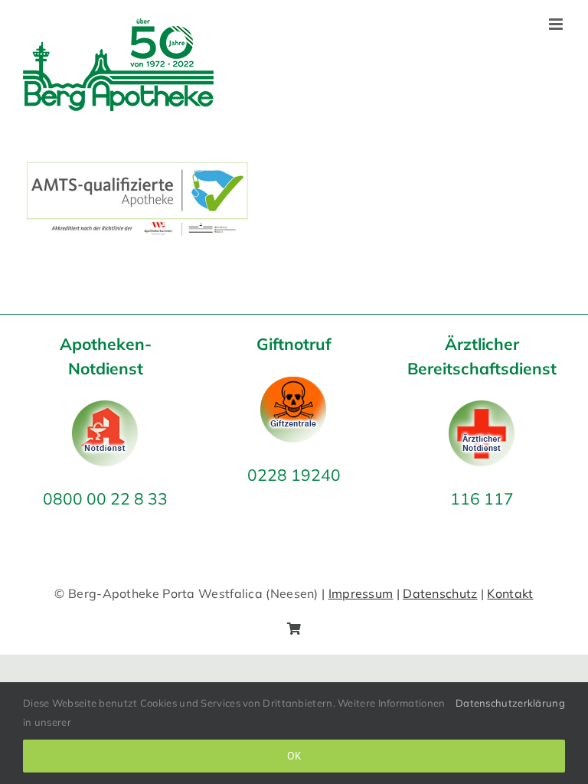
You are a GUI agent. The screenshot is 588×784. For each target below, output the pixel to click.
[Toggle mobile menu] (557, 24)
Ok (294, 756)
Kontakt (510, 593)
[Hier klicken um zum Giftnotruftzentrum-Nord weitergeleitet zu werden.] (293, 386)
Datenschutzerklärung (510, 703)
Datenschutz (440, 593)
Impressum (361, 593)
